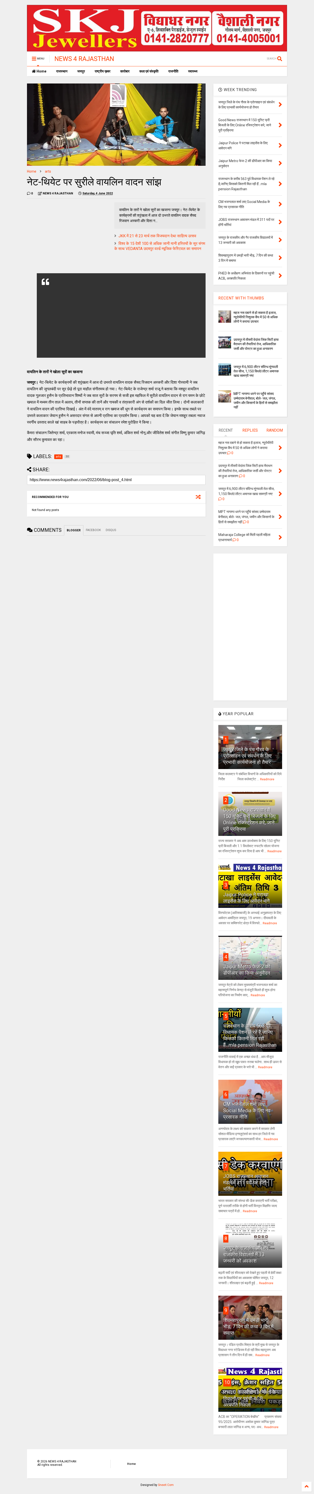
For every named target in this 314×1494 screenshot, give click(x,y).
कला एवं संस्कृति (148, 71)
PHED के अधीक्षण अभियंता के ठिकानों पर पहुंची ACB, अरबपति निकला (249, 1398)
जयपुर (81, 71)
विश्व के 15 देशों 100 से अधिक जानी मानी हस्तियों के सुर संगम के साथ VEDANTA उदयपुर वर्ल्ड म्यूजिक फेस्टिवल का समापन (159, 246)
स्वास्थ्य (192, 71)
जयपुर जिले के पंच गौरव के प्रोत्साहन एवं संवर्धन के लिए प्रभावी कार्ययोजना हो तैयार (247, 756)
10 (227, 1382)
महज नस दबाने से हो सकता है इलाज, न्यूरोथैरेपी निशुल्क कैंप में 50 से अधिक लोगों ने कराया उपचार (256, 317)
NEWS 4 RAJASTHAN (84, 58)
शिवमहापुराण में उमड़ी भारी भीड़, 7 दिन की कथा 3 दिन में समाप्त (248, 1326)
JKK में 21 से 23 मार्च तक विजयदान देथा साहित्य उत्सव (157, 236)
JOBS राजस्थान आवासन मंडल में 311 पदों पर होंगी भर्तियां (245, 1182)
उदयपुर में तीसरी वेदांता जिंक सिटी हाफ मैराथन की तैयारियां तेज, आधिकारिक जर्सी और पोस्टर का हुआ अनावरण (256, 344)
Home (41, 71)
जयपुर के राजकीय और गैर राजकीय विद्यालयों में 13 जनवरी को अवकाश (245, 1254)
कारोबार (125, 71)
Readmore (267, 779)
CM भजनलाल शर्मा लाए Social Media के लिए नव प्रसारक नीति (247, 1110)
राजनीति (173, 71)
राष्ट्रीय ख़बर (102, 71)
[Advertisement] (68, 236)
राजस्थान (61, 71)
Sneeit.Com (166, 1485)
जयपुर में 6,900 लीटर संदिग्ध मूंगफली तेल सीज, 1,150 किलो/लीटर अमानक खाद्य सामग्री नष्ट (256, 371)
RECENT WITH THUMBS (241, 298)
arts (48, 171)
